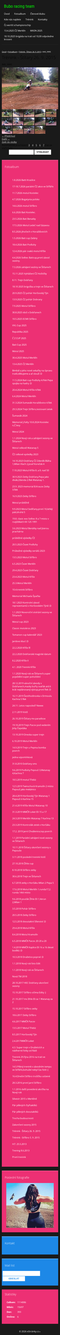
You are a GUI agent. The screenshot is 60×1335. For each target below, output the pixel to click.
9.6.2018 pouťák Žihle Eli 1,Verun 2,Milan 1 (29, 901)
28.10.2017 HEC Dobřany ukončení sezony (30, 984)
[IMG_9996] (29, 132)
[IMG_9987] (51, 124)
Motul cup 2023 (20, 621)
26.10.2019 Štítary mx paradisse (28, 718)
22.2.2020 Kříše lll (21, 647)
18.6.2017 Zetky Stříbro (24, 1015)
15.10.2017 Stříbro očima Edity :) (29, 992)
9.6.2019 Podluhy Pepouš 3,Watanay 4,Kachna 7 (31, 772)
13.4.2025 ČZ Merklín (15, 30)
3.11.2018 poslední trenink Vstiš (28, 857)
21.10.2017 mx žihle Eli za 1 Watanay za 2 (32, 1000)
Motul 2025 (18, 351)
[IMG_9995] (18, 132)
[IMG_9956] (40, 116)
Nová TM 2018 (19, 976)
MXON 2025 (36, 30)
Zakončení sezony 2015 (24, 1124)
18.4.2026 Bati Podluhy (24, 244)
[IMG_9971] (7, 124)
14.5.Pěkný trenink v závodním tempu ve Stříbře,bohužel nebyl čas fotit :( (31, 1068)
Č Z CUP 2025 (19, 338)
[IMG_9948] (7, 116)
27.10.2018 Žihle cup (22, 863)
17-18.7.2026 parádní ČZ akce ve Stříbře (32, 186)
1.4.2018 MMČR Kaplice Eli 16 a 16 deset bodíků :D (33, 949)
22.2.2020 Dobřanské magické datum (31, 654)
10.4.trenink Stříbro (22, 589)
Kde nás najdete (12, 19)
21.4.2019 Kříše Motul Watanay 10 (30, 805)
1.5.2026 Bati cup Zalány (24, 238)
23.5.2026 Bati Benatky (24, 218)
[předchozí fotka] (6, 88)
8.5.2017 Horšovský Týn (24, 1034)
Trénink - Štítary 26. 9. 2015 (30, 52)
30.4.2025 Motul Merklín (24, 357)
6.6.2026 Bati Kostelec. (24, 212)
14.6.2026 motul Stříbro (24, 205)
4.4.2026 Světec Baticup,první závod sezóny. (31, 259)
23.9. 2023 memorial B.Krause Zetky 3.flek (31, 488)
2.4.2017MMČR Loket (23, 1040)
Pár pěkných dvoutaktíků (25, 1111)
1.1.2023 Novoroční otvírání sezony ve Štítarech (32, 614)
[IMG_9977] (40, 132)
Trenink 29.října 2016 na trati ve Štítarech (28, 1058)
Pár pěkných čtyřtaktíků (24, 1105)
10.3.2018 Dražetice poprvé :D (28, 957)
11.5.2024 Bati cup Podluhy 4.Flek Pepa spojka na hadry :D (32, 382)
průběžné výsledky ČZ (23, 538)
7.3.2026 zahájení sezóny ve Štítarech (31, 267)
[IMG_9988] (7, 132)
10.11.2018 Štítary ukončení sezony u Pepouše (31, 849)
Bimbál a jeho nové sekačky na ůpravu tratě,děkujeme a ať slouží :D (32, 372)
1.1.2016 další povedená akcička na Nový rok (30, 1091)
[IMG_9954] (29, 116)
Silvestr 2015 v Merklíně (24, 1098)
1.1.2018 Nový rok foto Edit (26, 963)
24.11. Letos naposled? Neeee (27, 705)
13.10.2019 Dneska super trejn (28, 734)
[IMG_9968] (51, 116)
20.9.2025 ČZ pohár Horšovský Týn (30, 293)
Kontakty (42, 19)
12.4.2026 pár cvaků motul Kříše (29, 251)
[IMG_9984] (29, 124)
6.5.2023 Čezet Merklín (24, 563)
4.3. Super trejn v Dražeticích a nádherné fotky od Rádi (28, 1049)
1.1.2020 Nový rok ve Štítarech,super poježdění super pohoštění (31, 675)
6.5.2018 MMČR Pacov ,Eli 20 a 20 (29, 941)
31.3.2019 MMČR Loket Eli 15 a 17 (29, 811)
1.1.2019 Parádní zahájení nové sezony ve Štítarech (32, 839)
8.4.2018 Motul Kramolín (25, 934)
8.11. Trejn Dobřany (22, 280)
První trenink (19, 1157)
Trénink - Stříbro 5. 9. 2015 (26, 1137)
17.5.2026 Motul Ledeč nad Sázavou (30, 225)
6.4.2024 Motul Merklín (24, 396)
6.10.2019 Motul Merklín (24, 741)
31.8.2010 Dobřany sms (24, 763)
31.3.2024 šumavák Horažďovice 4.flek (32, 402)
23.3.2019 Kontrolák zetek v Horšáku (31, 824)
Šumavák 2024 (19, 415)
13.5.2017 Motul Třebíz (24, 1027)
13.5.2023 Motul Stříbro (24, 557)
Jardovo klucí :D (20, 641)
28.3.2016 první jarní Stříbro (26, 1082)
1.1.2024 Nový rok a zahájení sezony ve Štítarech (32, 440)
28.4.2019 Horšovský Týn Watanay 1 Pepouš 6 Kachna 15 (31, 797)
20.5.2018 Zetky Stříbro (24, 915)
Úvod (7, 13)
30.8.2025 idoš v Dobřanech (26, 312)
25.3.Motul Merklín (22, 583)
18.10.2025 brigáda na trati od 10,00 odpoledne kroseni (29, 38)
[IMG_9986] (40, 124)
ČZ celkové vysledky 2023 (25, 454)
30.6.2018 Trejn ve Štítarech (26, 876)
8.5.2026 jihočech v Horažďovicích (29, 231)
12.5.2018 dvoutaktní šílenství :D (29, 921)
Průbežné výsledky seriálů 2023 (28, 550)
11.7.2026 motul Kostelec (25, 193)
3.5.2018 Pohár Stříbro (24, 908)
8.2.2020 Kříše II (20, 660)
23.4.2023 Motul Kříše (23, 576)
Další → (6, 139)
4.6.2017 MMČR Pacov (23, 1021)
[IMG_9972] (18, 124)
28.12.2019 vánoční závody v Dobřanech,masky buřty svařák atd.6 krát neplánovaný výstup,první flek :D (31, 686)
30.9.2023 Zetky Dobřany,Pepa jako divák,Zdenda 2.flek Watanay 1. (30, 478)
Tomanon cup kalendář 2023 (27, 634)
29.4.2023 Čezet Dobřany (25, 570)
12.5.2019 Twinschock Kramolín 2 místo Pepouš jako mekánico (32, 788)
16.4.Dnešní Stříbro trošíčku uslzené (31, 1076)
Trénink (29, 19)
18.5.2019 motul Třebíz (24, 779)
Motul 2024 (18, 431)
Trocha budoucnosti (22, 1118)
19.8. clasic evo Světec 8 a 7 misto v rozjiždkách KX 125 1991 (30, 520)
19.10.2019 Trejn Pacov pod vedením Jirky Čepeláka (31, 727)
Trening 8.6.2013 (20, 1150)
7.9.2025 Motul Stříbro (24, 305)
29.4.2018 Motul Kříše (23, 928)
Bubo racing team (19, 6)
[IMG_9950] (18, 116)
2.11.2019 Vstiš (20, 712)
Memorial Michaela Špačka (26, 596)
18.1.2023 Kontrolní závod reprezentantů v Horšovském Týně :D (31, 604)
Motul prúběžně (20, 502)
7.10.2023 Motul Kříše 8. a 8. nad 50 (30, 470)
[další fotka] (54, 88)
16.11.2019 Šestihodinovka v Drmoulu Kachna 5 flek (32, 697)
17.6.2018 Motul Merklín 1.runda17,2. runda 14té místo (31, 891)
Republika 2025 (20, 331)
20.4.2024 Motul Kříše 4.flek (26, 389)
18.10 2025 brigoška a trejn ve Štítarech (32, 286)
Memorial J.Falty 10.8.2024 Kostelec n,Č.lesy (30, 424)
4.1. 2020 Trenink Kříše (24, 667)
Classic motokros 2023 (24, 628)
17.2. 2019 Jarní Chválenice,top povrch (32, 831)
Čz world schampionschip (17, 25)
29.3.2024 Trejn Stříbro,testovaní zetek (32, 409)
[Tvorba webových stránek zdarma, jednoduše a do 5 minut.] (40, 1332)
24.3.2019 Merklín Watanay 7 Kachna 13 (33, 818)
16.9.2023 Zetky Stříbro (24, 496)
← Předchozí (8, 136)
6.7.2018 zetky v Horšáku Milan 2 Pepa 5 (33, 882)
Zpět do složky (9, 142)
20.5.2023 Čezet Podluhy (25, 544)
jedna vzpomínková (22, 757)
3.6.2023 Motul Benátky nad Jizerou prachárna (30, 530)
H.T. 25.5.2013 (19, 1144)
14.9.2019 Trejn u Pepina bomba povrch (29, 749)
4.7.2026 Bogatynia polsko (25, 199)
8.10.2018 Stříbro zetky (24, 870)
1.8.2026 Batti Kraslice (23, 180)
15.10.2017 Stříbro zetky (24, 1008)
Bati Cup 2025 (19, 344)
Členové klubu (37, 13)
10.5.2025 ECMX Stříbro (24, 318)
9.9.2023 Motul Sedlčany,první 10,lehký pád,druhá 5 (32, 510)
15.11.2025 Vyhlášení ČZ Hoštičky (29, 273)
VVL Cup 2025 (19, 325)
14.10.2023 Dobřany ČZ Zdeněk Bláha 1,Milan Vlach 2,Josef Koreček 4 (31, 462)
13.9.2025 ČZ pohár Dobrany (27, 299)
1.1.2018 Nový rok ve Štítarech (28, 969)
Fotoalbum (20, 13)
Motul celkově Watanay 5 (25, 447)
